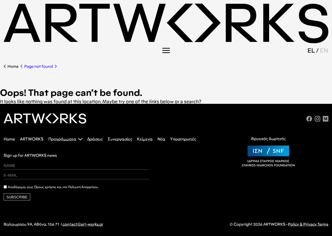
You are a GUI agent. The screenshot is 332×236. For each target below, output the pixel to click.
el (311, 50)
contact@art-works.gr (82, 224)
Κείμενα (145, 139)
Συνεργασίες (120, 139)
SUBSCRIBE (16, 197)
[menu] (166, 50)
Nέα (161, 139)
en (324, 50)
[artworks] (166, 41)
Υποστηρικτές (183, 139)
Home (13, 66)
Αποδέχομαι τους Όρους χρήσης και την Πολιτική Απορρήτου (53, 187)
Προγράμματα (62, 139)
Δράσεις (95, 139)
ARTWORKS (32, 139)
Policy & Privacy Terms (308, 224)
